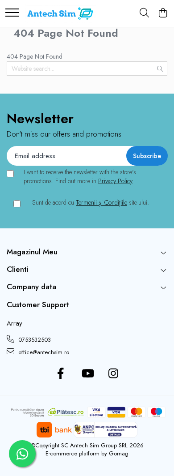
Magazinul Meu (32, 251)
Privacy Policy (115, 180)
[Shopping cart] (162, 13)
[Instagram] (113, 374)
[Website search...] (144, 13)
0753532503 (34, 339)
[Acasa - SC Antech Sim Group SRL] (60, 13)
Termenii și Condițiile (101, 202)
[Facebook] (61, 374)
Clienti (18, 269)
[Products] (12, 13)
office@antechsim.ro (43, 352)
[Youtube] (87, 374)
